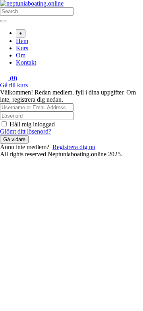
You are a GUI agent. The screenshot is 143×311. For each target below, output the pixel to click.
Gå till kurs (14, 85)
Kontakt (26, 62)
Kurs (22, 48)
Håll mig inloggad (32, 124)
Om (20, 55)
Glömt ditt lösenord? (25, 131)
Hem (22, 40)
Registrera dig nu (73, 147)
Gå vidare (14, 139)
